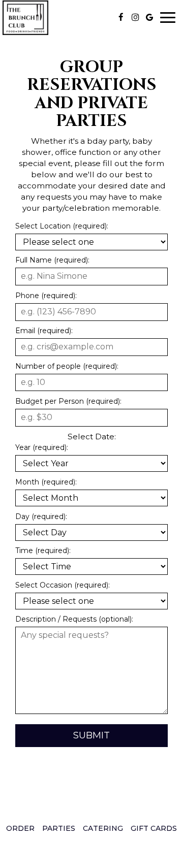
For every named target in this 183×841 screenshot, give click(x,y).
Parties (58, 828)
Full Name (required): (52, 260)
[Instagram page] (135, 17)
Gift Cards (154, 828)
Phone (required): (46, 295)
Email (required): (44, 330)
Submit (91, 735)
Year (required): (41, 447)
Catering (103, 828)
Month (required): (46, 482)
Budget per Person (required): (68, 401)
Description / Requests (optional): (74, 619)
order (20, 828)
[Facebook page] (121, 17)
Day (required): (41, 516)
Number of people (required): (66, 366)
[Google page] (149, 17)
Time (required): (43, 550)
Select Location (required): (61, 226)
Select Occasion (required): (62, 585)
